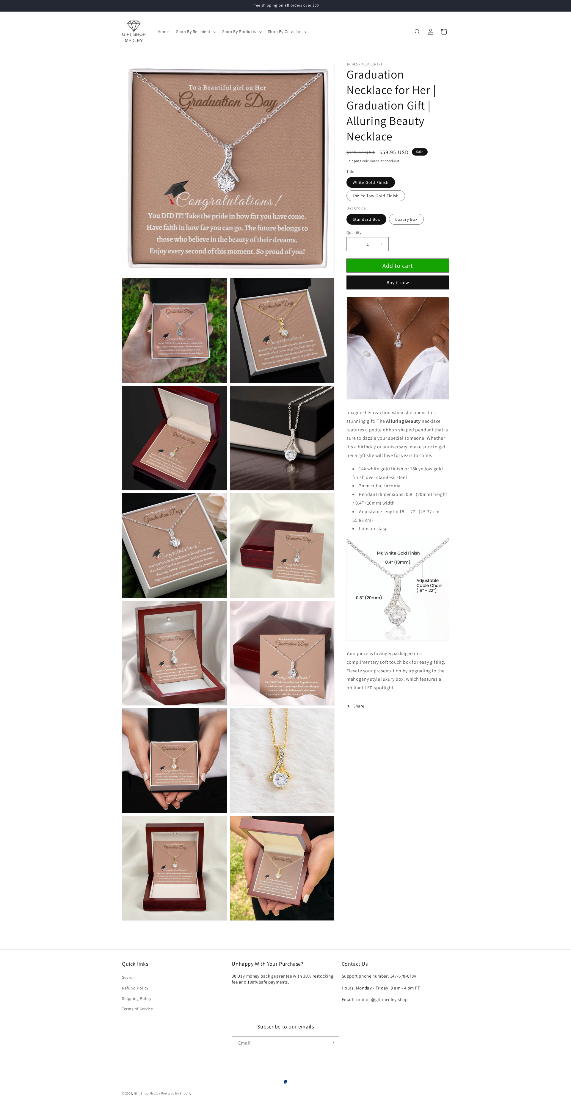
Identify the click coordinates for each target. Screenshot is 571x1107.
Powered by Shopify (176, 1093)
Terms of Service (137, 1009)
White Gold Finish (371, 182)
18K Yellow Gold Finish (376, 195)
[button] (195, 31)
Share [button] (358, 706)
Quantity (353, 232)
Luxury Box (406, 219)
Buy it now (398, 282)
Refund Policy (135, 988)
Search (128, 977)
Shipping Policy (136, 998)
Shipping (354, 161)
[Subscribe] (332, 1043)
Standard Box (366, 219)
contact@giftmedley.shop (382, 999)
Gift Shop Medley (147, 1093)
